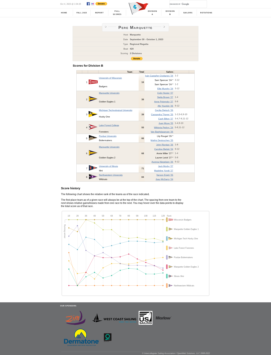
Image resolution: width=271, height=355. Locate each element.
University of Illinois (108, 166)
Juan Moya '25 (166, 123)
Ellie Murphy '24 (165, 88)
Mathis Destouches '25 (162, 140)
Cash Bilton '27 (165, 118)
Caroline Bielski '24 (163, 149)
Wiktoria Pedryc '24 (163, 127)
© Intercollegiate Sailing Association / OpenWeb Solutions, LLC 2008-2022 (176, 353)
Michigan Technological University (115, 110)
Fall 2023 (82, 13)
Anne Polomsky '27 (163, 101)
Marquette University (109, 93)
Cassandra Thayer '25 (162, 114)
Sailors (187, 13)
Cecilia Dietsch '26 (164, 110)
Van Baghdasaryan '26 (162, 131)
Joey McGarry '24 (164, 179)
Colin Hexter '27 (165, 93)
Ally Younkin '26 (165, 106)
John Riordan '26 (164, 144)
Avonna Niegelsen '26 (162, 162)
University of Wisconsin (110, 78)
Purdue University (108, 136)
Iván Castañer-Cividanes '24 (159, 75)
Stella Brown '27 (165, 97)
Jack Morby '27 (165, 166)
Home (64, 13)
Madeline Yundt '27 (163, 170)
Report (99, 13)
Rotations (206, 13)
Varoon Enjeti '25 (164, 175)
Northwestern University (111, 175)
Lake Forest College (109, 125)
